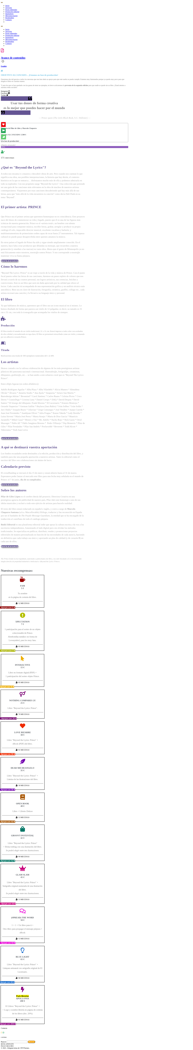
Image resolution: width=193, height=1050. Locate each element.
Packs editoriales (11, 10)
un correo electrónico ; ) (13, 1037)
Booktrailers (9, 18)
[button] (9, 261)
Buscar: (3, 1042)
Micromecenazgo (11, 16)
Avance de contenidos (13, 57)
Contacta (8, 20)
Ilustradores (9, 14)
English (4, 66)
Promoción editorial (12, 12)
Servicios (8, 8)
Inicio (7, 6)
